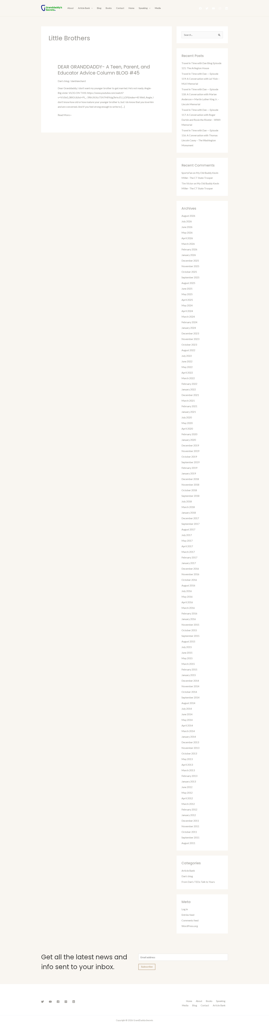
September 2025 (190, 277)
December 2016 (190, 568)
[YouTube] (213, 8)
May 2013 (187, 759)
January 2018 (189, 512)
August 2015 (188, 641)
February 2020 (189, 434)
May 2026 (187, 232)
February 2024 (189, 322)
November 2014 (190, 686)
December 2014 (190, 680)
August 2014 (188, 703)
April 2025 (187, 299)
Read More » (64, 114)
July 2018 (187, 501)
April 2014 (187, 725)
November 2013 (190, 747)
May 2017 (187, 540)
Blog (99, 8)
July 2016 (187, 591)
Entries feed (188, 914)
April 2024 (187, 310)
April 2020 (187, 428)
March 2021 (188, 400)
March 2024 (188, 316)
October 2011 (189, 831)
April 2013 (187, 764)
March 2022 (188, 378)
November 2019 (190, 450)
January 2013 (189, 781)
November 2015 (190, 624)
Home (131, 8)
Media (158, 8)
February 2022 (189, 383)
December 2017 (190, 518)
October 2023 (189, 344)
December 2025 (190, 260)
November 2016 (190, 574)
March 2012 (188, 803)
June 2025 (187, 288)
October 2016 (189, 579)
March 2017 (188, 551)
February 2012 (189, 809)
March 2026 (188, 243)
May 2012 (187, 792)
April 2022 (187, 372)
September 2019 (190, 462)
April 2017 (187, 546)
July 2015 (187, 647)
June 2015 (187, 652)
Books (109, 8)
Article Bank (84, 8)
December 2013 (190, 742)
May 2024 (187, 305)
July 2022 (187, 355)
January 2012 (189, 815)
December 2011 (190, 820)
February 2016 (189, 613)
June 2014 (187, 714)
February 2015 (189, 669)
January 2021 (189, 411)
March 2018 (188, 506)
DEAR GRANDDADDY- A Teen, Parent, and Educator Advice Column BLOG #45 (104, 69)
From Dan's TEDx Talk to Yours (198, 881)
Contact (120, 8)
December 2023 (190, 333)
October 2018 (189, 490)
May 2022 (187, 366)
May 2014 (187, 719)
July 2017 (187, 534)
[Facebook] (200, 8)
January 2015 (189, 675)
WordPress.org (190, 925)
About (70, 8)
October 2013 (189, 753)
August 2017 (188, 529)
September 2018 (190, 495)
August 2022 (188, 350)
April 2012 (187, 798)
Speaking (143, 8)
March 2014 (188, 731)
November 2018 (190, 484)
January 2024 (189, 327)
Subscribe (147, 966)
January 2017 (189, 562)
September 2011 (190, 837)
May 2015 (187, 658)
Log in (185, 909)
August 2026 (188, 215)
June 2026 (187, 226)
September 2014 (190, 697)
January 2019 (189, 473)
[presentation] (91, 8)
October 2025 (189, 271)
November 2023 (190, 338)
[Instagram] (220, 8)
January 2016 (189, 619)
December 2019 (190, 445)
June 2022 (187, 361)
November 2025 (190, 266)
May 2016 (187, 596)
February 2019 (189, 467)
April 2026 (187, 238)
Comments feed (190, 920)
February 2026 (189, 249)
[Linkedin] (226, 8)
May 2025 (187, 294)
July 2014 (187, 708)
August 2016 (188, 585)
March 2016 (188, 607)
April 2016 (187, 602)
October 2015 (189, 630)
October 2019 (189, 456)
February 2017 (189, 557)
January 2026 (189, 254)
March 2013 (188, 770)
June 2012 (187, 787)
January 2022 (189, 389)
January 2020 (189, 439)
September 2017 (190, 523)
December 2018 (190, 478)
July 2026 (187, 221)
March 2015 (188, 663)
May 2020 (187, 422)
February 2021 (189, 406)
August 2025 (188, 282)
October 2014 (189, 691)
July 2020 (187, 417)
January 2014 (189, 736)
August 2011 (188, 843)
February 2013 (189, 775)
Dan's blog (63, 81)
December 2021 (190, 394)
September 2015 (190, 635)
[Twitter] (206, 8)
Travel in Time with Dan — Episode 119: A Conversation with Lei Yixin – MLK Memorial (200, 78)
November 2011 (190, 826)
